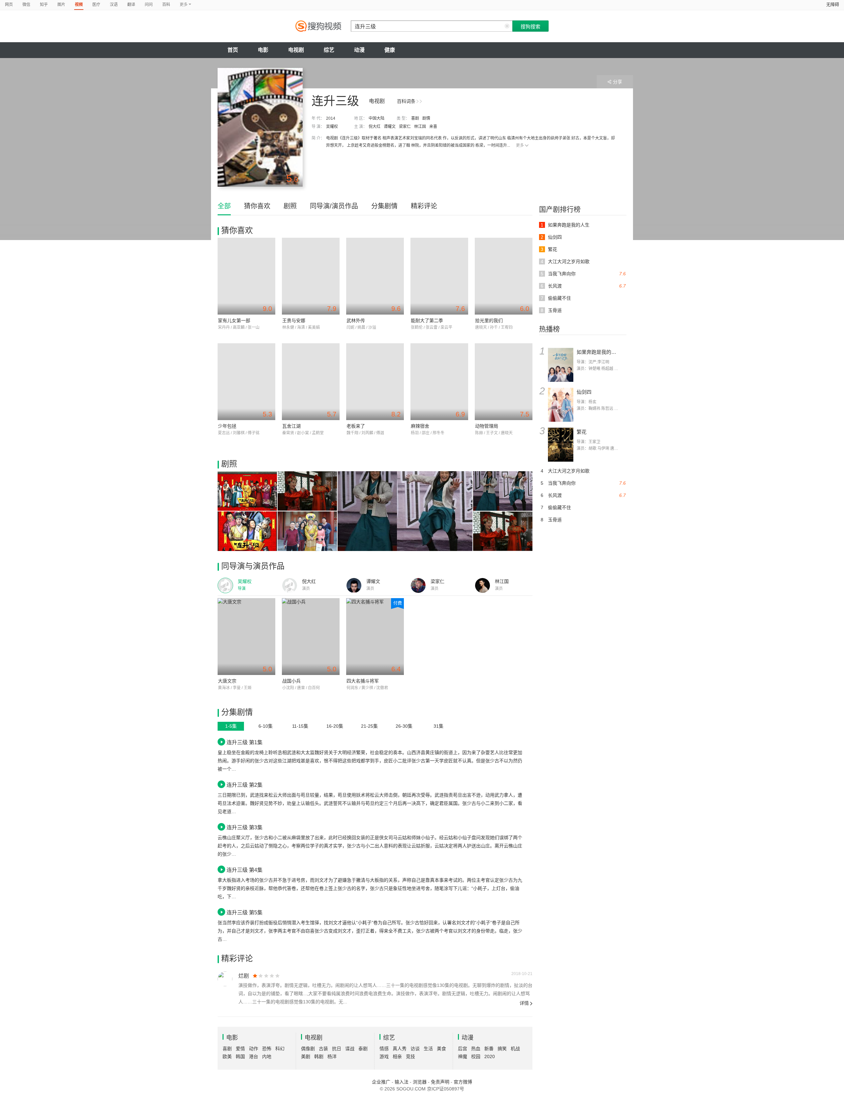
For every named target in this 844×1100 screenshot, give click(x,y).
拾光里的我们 (489, 320)
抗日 (336, 1048)
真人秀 (400, 1048)
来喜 (433, 126)
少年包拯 (227, 426)
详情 (524, 1003)
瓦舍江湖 (291, 426)
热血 (475, 1048)
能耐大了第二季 (427, 320)
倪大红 (374, 126)
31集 (438, 726)
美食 (441, 1048)
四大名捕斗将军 (363, 681)
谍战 (349, 1048)
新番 (489, 1048)
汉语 (114, 4)
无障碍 (832, 4)
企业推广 (381, 1082)
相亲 (397, 1056)
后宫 (462, 1048)
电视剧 (296, 50)
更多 (520, 145)
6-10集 (265, 726)
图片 (61, 4)
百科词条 (406, 101)
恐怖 (266, 1048)
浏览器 (420, 1082)
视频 (79, 4)
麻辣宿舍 (420, 426)
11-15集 (300, 726)
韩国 (240, 1056)
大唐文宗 (227, 681)
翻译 (131, 4)
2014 (330, 118)
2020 (489, 1056)
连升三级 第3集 (244, 827)
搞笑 (502, 1048)
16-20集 (334, 726)
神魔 (462, 1056)
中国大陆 (376, 118)
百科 (166, 4)
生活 (428, 1048)
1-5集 (231, 726)
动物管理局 (486, 426)
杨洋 (332, 1056)
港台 (253, 1056)
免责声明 (440, 1082)
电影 (263, 50)
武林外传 (356, 320)
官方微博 (463, 1082)
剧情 (426, 118)
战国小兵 (291, 681)
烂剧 (243, 976)
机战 (515, 1048)
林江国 (420, 126)
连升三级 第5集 (244, 912)
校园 (475, 1056)
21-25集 (369, 726)
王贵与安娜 (293, 320)
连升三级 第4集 (244, 870)
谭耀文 (390, 126)
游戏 (384, 1056)
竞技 (410, 1056)
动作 (253, 1048)
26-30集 (404, 726)
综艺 (329, 50)
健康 (389, 50)
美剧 (305, 1056)
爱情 (240, 1048)
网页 (9, 4)
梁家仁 (405, 126)
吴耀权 (332, 126)
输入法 (401, 1082)
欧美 (227, 1056)
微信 (26, 4)
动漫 (359, 50)
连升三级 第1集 (244, 742)
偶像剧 (308, 1048)
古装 (323, 1048)
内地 (266, 1056)
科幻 (280, 1048)
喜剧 (415, 118)
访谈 (415, 1048)
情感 (384, 1048)
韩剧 (318, 1056)
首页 (232, 50)
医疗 (96, 4)
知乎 (44, 4)
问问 (149, 4)
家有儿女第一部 (234, 320)
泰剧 (363, 1048)
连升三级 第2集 (244, 785)
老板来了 (356, 426)
